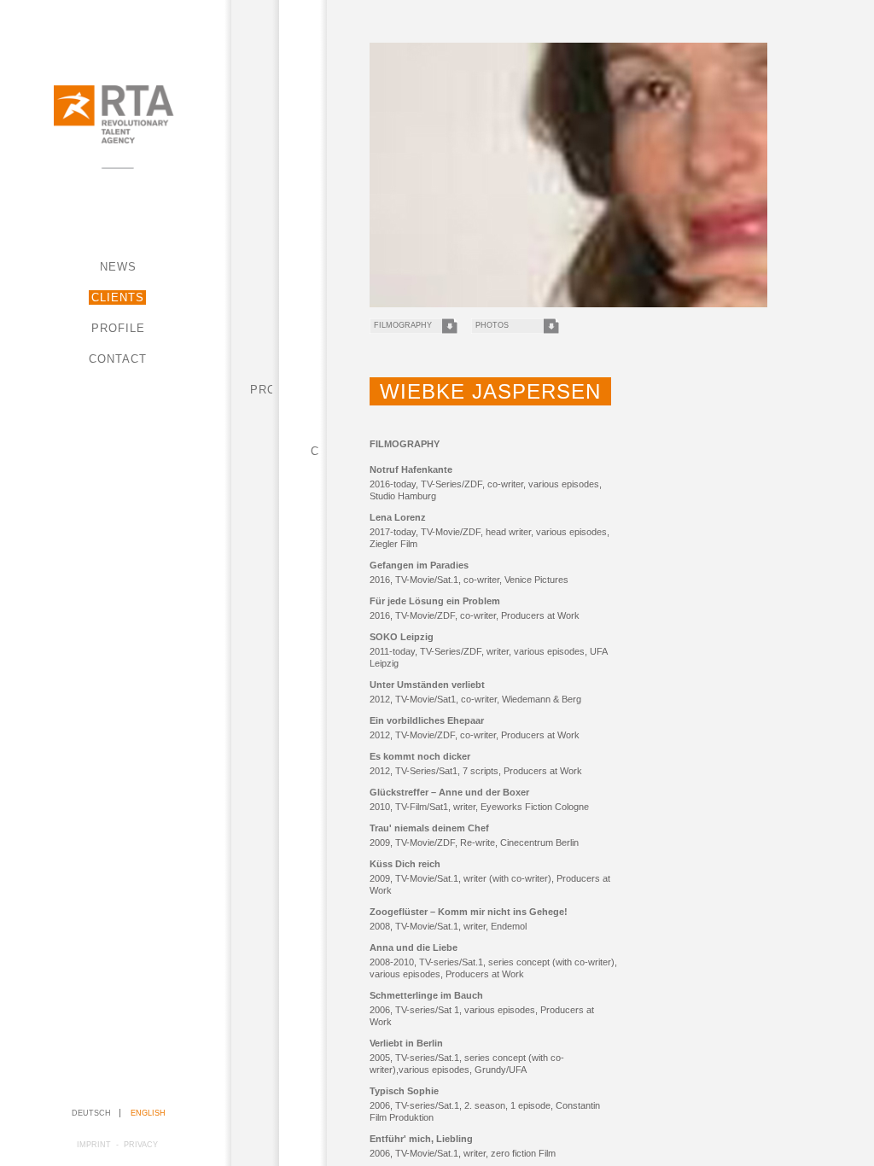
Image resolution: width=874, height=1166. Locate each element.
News (118, 266)
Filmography (403, 325)
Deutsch (91, 1113)
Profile (118, 328)
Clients (117, 297)
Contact (118, 359)
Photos (492, 325)
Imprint (94, 1144)
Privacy (141, 1144)
